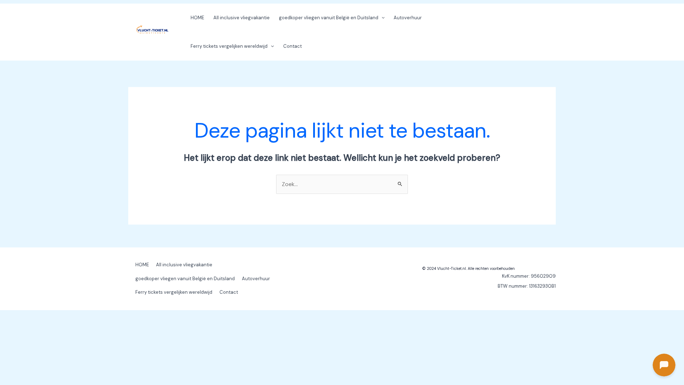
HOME (197, 18)
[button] (381, 18)
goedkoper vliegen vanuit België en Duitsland (328, 18)
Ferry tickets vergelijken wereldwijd (229, 46)
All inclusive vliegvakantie (241, 18)
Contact (292, 46)
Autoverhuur (408, 18)
